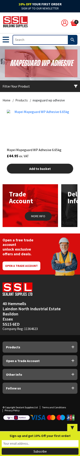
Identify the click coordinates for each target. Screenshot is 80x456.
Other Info (14, 374)
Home (6, 100)
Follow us (13, 388)
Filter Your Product (16, 86)
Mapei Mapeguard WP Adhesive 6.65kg (34, 150)
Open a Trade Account (21, 266)
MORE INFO (38, 216)
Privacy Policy (12, 410)
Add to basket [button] (40, 168)
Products (21, 100)
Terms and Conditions (54, 407)
